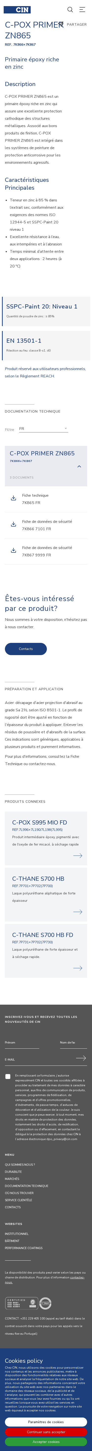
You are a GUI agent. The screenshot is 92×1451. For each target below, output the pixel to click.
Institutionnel (16, 1234)
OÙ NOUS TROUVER (19, 1193)
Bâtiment (12, 1241)
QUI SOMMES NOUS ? (20, 1165)
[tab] (46, 466)
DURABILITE (13, 1172)
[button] (43, 428)
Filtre (9, 429)
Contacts (26, 649)
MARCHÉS (12, 1179)
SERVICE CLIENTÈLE (18, 1200)
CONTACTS (13, 1207)
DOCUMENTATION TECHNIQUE (26, 1186)
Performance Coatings (23, 1248)
